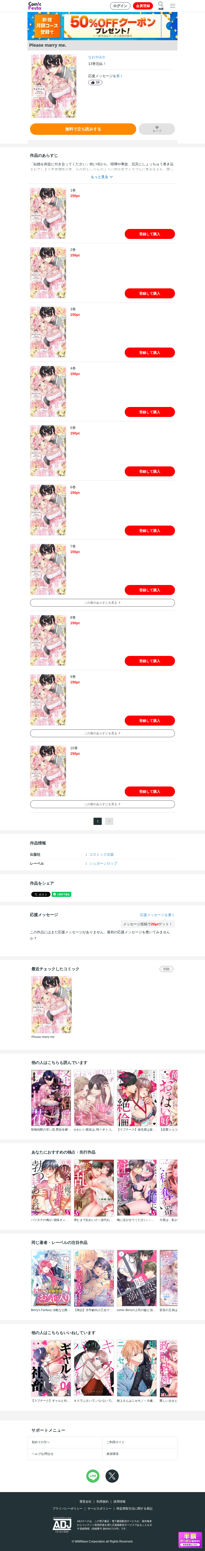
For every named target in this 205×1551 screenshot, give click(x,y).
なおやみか (97, 57)
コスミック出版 (101, 854)
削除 (167, 969)
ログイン (120, 6)
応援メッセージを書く (157, 915)
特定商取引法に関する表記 (134, 1508)
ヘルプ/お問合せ (43, 1454)
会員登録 (143, 6)
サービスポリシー (100, 1508)
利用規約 (102, 1501)
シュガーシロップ (103, 863)
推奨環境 (112, 1454)
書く (119, 76)
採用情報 (120, 1501)
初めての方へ (41, 1442)
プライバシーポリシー (67, 1508)
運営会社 (86, 1501)
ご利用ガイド (115, 1442)
